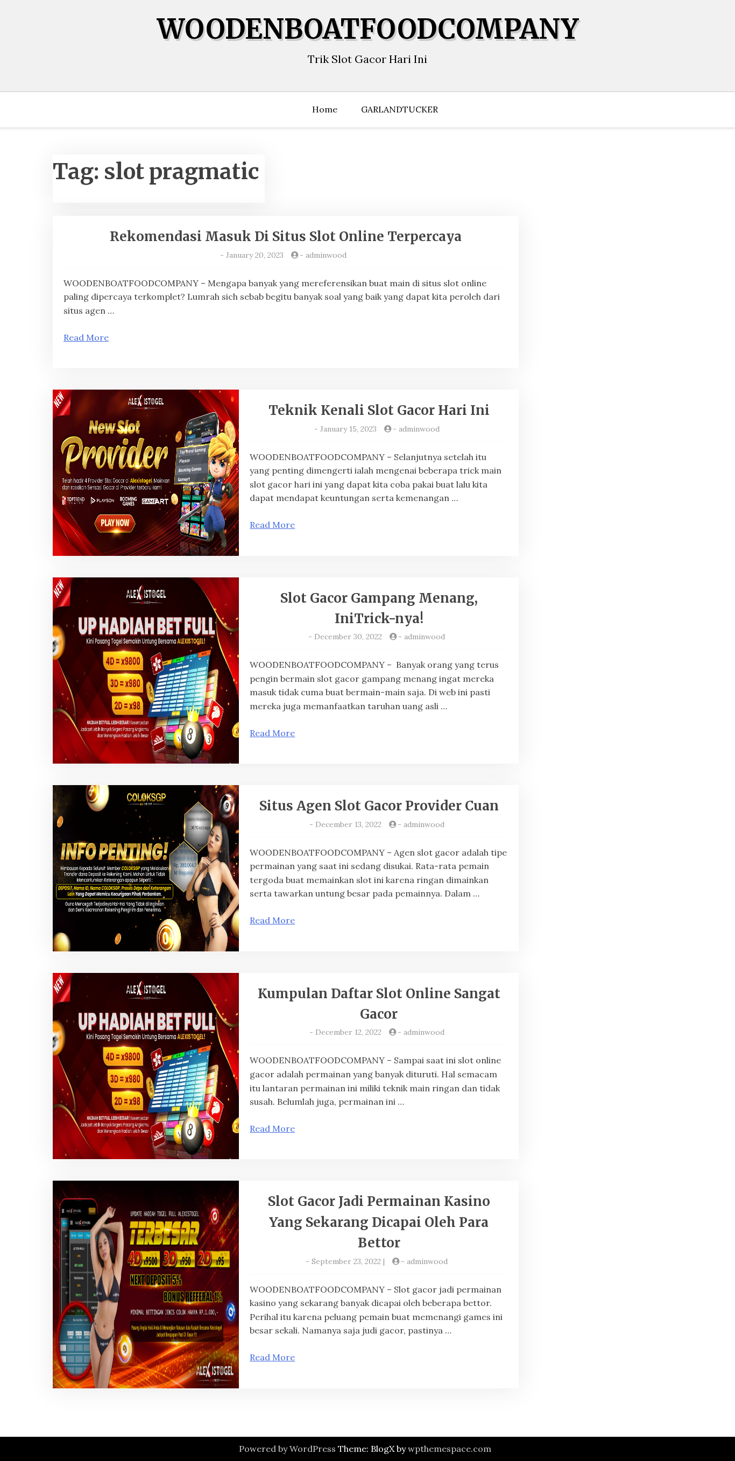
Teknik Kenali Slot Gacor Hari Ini (379, 410)
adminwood (326, 255)
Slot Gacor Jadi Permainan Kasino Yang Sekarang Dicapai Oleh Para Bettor (379, 1222)
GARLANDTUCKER (399, 109)
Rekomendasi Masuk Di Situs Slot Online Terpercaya (286, 236)
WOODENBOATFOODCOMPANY (367, 29)
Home (324, 109)
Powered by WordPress (287, 1448)
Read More (86, 337)
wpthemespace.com (449, 1448)
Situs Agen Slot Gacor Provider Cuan (379, 805)
